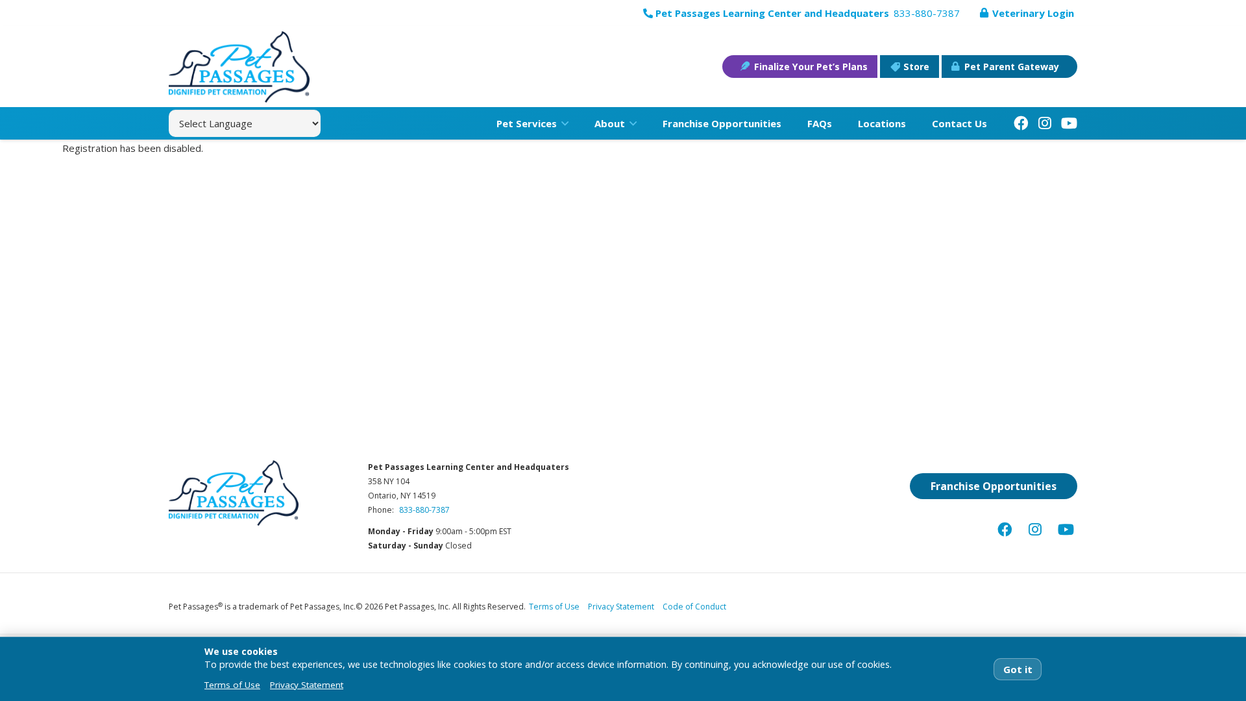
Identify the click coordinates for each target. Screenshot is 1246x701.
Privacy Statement (621, 606)
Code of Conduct (694, 606)
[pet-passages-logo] (239, 67)
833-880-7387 (424, 509)
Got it (1017, 669)
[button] (562, 123)
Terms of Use (554, 606)
